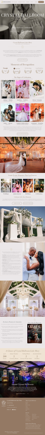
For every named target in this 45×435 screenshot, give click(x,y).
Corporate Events (28, 418)
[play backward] (2, 70)
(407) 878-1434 (11, 405)
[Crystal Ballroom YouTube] (12, 409)
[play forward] (43, 70)
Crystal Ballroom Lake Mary (14, 400)
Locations (27, 407)
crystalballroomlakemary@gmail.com (12, 407)
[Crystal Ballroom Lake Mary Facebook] (14, 409)
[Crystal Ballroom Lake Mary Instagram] (15, 409)
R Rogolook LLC (15, 432)
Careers (27, 406)
